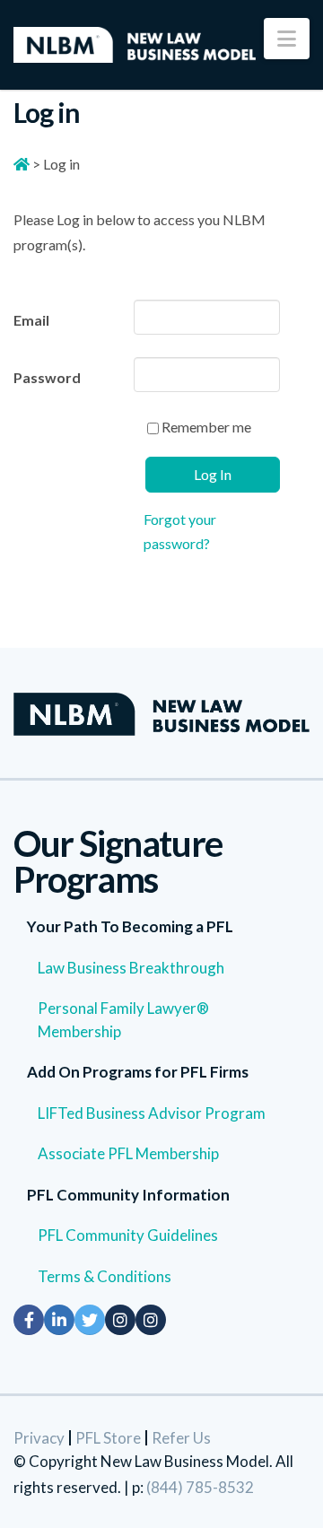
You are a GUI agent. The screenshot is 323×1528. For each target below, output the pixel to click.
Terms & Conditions (104, 1276)
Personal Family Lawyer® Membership (123, 1020)
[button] (287, 38)
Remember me (205, 426)
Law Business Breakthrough (131, 967)
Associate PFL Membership (128, 1153)
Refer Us (181, 1437)
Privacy (39, 1437)
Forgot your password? (180, 531)
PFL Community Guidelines (128, 1235)
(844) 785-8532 (200, 1487)
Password (47, 377)
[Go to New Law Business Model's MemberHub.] (21, 163)
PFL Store (108, 1437)
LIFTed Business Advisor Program (152, 1113)
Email (31, 319)
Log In (212, 474)
